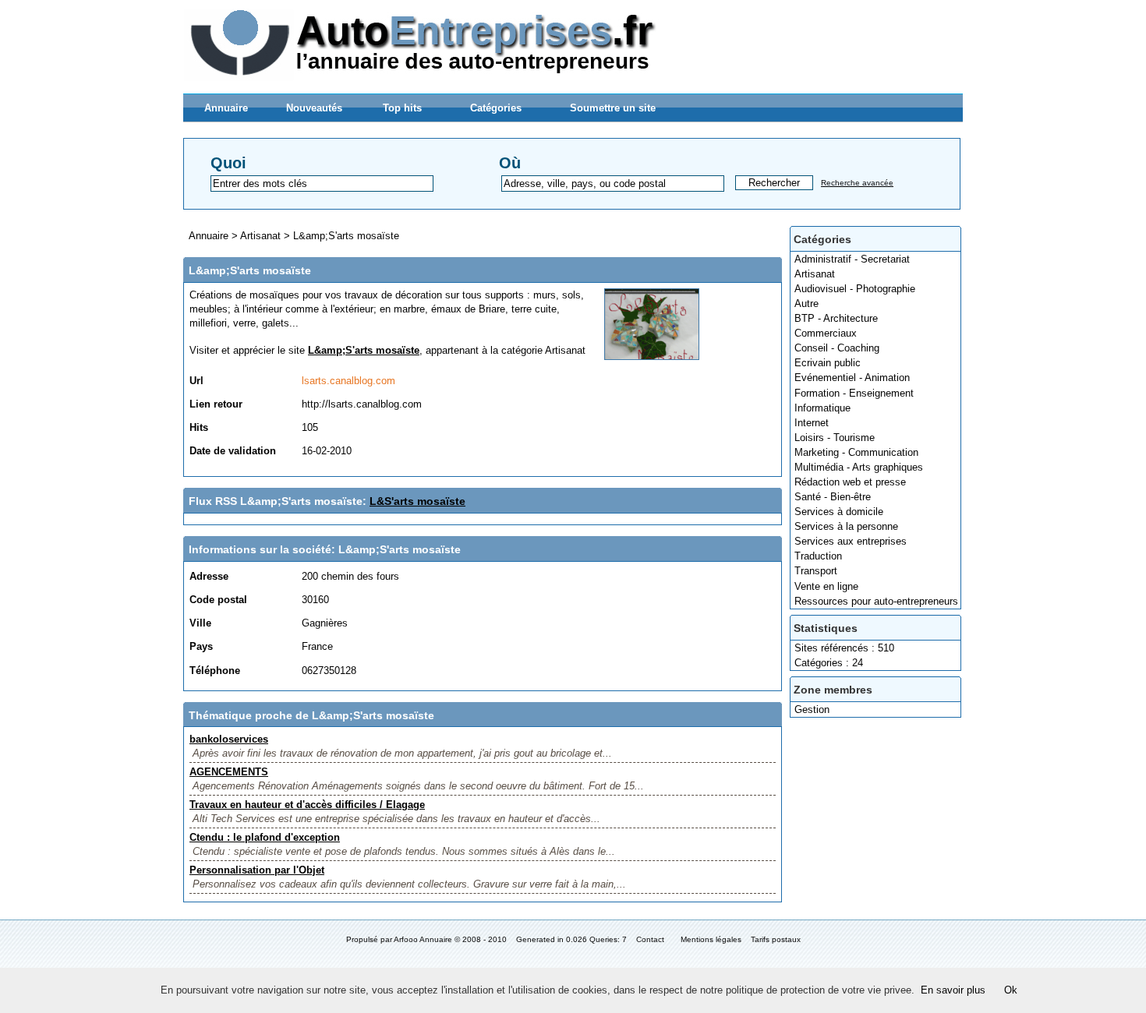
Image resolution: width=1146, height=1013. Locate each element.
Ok (1010, 990)
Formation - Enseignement (854, 393)
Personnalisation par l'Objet (256, 870)
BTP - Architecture (836, 318)
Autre (806, 303)
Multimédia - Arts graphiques (858, 467)
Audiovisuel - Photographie (854, 289)
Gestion (811, 709)
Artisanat (814, 274)
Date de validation (232, 451)
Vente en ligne (826, 586)
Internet (811, 423)
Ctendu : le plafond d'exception (264, 837)
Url (196, 380)
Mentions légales (711, 939)
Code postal (218, 599)
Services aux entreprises (850, 541)
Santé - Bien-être (832, 497)
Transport (815, 571)
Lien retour (215, 404)
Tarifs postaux (776, 939)
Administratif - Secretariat (852, 259)
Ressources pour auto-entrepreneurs (876, 601)
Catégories (496, 108)
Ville (200, 623)
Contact (650, 939)
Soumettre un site (613, 108)
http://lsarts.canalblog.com (362, 404)
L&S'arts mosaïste (417, 501)
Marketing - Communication (856, 452)
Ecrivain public (827, 363)
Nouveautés (314, 108)
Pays (201, 646)
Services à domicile (838, 511)
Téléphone (214, 670)
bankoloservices (228, 739)
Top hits (402, 108)
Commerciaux (825, 333)
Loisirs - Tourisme (834, 437)
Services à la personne (846, 526)
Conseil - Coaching (836, 348)
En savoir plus (953, 990)
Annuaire (226, 108)
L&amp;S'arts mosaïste (346, 236)
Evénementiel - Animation (852, 377)
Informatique (822, 408)
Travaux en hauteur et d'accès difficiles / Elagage (307, 804)
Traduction (818, 556)
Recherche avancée (857, 182)
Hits (198, 427)
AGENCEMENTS (228, 772)
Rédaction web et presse (850, 482)
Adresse (208, 576)
